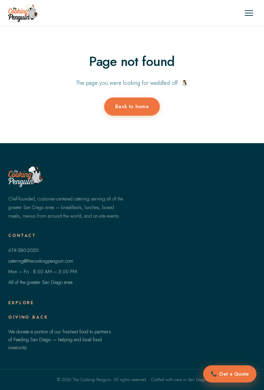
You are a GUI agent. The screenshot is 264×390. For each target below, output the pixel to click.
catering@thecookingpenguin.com (40, 260)
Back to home (132, 106)
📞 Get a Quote (230, 374)
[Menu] (249, 13)
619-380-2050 (23, 250)
